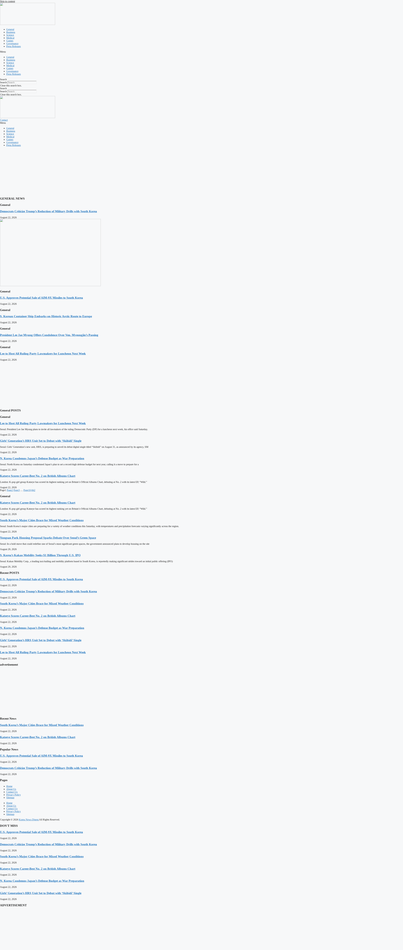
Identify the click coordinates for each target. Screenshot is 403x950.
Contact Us (11, 792)
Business (10, 32)
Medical (10, 38)
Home (9, 786)
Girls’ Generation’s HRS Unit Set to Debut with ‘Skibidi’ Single (40, 440)
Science (10, 35)
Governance (12, 43)
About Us (11, 789)
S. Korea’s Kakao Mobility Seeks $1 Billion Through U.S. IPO (40, 555)
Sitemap (10, 797)
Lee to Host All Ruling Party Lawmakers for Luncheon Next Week (43, 353)
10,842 (29, 490)
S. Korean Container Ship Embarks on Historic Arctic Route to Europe (46, 316)
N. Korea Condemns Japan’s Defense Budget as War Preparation (42, 458)
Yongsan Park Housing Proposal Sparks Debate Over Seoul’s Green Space (48, 537)
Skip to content (7, 1)
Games (9, 40)
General (10, 29)
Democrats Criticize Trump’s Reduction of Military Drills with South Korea (48, 211)
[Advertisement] (94, 171)
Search (3, 82)
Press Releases (13, 46)
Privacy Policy (13, 794)
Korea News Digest (29, 819)
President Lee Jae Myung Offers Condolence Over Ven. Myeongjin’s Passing (49, 335)
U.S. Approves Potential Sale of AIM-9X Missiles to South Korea (41, 297)
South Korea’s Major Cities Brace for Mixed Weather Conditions (42, 520)
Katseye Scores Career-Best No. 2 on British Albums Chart (37, 476)
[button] (201, 51)
